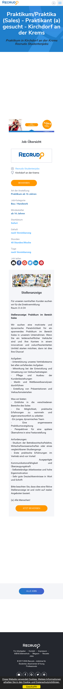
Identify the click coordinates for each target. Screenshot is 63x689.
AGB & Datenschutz (21, 654)
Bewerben (24, 183)
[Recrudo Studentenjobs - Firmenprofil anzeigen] (31, 155)
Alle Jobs (31, 591)
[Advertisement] (31, 87)
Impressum (42, 651)
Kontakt (32, 651)
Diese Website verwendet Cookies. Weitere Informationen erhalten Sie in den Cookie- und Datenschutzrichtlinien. (31, 680)
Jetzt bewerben (31, 508)
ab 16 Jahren (29, 194)
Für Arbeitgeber (19, 651)
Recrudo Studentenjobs (27, 168)
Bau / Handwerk (19, 203)
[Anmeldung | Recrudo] (54, 3)
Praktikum (16, 194)
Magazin (36, 654)
